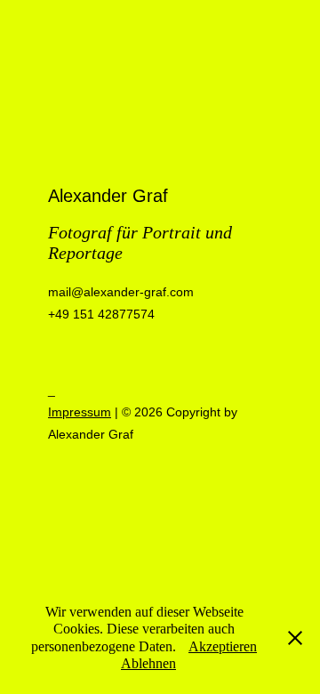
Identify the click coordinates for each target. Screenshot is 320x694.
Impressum (79, 412)
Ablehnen (148, 663)
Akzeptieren (222, 646)
